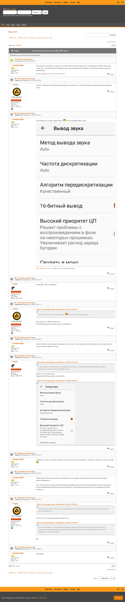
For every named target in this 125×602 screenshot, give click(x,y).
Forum (72, 2)
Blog (78, 2)
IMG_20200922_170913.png (45, 268)
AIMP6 (15, 32)
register (14, 9)
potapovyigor (18, 65)
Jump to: (95, 578)
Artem (15, 85)
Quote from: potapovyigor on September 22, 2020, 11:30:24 (57, 504)
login (8, 9)
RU (118, 2)
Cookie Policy (42, 598)
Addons (65, 2)
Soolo (15, 284)
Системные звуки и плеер (23, 59)
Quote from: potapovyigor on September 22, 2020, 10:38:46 (57, 362)
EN (122, 2)
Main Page (48, 2)
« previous (109, 42)
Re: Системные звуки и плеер (24, 78)
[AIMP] (12, 109)
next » (114, 42)
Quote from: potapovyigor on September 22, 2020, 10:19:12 (57, 309)
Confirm (118, 598)
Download (57, 2)
